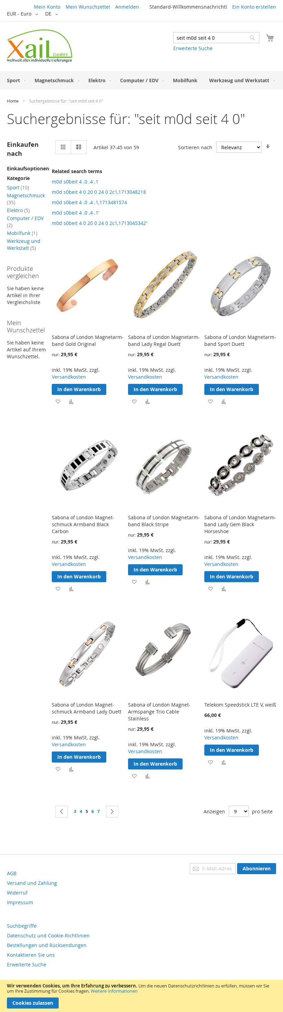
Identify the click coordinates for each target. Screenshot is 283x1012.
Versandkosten (69, 376)
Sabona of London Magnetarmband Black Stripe (164, 521)
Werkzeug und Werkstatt (23, 244)
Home (13, 101)
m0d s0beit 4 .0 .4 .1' (75, 212)
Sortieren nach (195, 147)
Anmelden (127, 6)
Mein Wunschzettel (88, 6)
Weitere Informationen (114, 991)
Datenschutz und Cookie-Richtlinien (48, 935)
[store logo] (39, 46)
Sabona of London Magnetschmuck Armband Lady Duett (86, 708)
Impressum (20, 902)
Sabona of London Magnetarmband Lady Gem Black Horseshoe (240, 524)
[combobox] (216, 37)
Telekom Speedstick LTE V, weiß (240, 704)
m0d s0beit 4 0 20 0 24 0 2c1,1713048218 (99, 192)
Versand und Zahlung (32, 883)
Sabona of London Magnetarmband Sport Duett (240, 340)
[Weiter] (112, 811)
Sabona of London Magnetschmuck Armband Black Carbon (83, 524)
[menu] (141, 80)
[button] (23, 14)
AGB (12, 873)
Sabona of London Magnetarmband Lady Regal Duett (164, 340)
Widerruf (17, 892)
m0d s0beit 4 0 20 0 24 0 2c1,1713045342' (99, 223)
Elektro (18, 210)
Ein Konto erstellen (254, 6)
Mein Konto (47, 6)
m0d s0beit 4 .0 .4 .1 (75, 181)
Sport (18, 187)
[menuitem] (15, 80)
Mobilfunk (22, 233)
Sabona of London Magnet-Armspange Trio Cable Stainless (159, 711)
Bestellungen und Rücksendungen (47, 945)
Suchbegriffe (22, 926)
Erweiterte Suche (193, 48)
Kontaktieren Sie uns (31, 955)
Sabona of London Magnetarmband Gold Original (88, 340)
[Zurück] (61, 811)
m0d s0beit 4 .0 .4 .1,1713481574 (89, 202)
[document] (141, 996)
